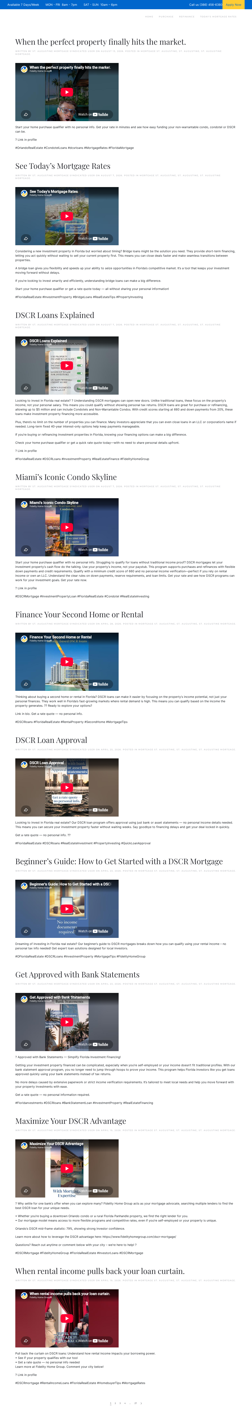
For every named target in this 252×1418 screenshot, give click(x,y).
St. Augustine (189, 51)
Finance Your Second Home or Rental (79, 614)
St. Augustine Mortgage (217, 623)
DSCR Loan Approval (51, 740)
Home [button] (149, 16)
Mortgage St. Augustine (159, 51)
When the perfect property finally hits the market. (100, 41)
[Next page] (141, 1403)
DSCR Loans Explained (54, 315)
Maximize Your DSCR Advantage (70, 1121)
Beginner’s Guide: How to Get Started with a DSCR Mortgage (119, 861)
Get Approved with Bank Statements (77, 974)
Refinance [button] (187, 16)
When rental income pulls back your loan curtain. (100, 1271)
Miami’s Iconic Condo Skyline (66, 477)
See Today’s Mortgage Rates (63, 165)
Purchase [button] (166, 16)
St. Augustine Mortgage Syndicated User (63, 51)
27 (135, 1403)
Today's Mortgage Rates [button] (218, 16)
